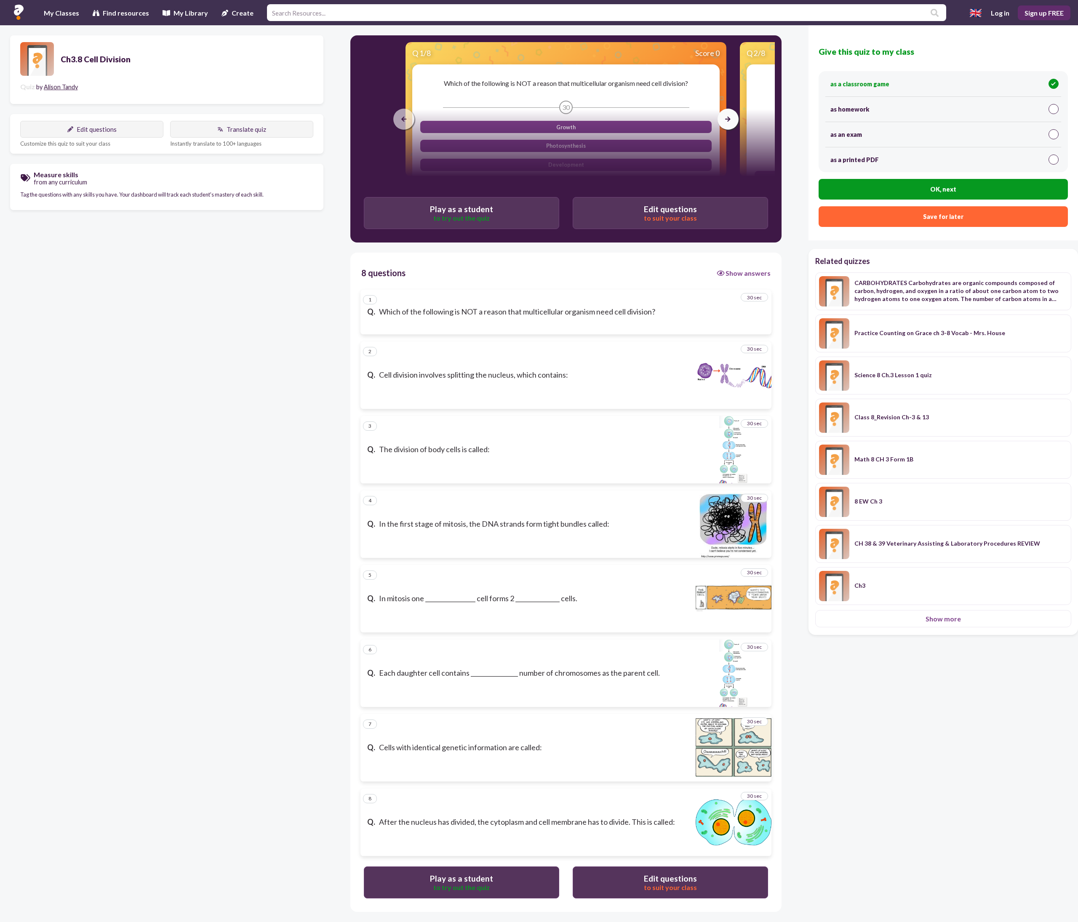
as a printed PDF (854, 159)
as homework (849, 109)
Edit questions (97, 129)
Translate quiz (246, 129)
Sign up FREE (1044, 13)
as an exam (846, 134)
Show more (943, 619)
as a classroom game (859, 84)
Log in (1000, 13)
